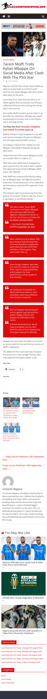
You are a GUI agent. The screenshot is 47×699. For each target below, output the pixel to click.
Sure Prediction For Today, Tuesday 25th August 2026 (21, 648)
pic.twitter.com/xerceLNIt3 (21, 220)
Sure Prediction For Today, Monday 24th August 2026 (21, 651)
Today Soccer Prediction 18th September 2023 (23, 458)
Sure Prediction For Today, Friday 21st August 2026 (20, 662)
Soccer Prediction (8, 683)
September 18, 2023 (26, 227)
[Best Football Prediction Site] (3, 16)
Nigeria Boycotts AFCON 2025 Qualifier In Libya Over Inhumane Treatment (22, 632)
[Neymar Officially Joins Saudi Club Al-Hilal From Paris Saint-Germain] (11, 427)
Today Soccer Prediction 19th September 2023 (22, 467)
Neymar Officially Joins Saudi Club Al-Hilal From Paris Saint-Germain (11, 437)
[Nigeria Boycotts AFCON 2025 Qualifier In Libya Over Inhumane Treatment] (23, 606)
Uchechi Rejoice (13, 81)
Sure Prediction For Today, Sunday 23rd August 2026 (21, 655)
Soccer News (8, 59)
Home (3, 676)
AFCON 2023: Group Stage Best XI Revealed (23, 597)
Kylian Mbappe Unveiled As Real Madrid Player (28, 410)
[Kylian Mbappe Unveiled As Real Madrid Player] (30, 402)
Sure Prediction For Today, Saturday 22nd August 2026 (22, 659)
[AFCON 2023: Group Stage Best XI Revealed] (23, 573)
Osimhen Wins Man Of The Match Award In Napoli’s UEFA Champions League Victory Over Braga (11, 413)
